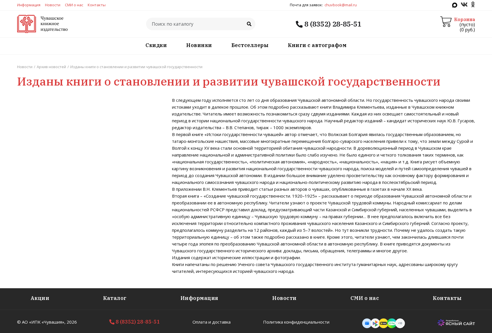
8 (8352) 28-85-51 (332, 24)
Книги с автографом (317, 45)
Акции (40, 298)
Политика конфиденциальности (296, 322)
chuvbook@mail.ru (341, 4)
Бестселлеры (250, 45)
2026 (72, 322)
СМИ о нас (74, 4)
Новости (52, 4)
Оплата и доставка (211, 322)
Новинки (199, 45)
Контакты (97, 4)
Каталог (115, 298)
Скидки (156, 45)
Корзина (464, 19)
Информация (28, 4)
